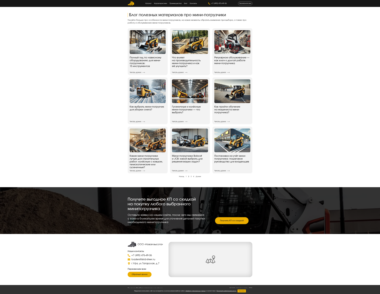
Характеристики (160, 3)
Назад (181, 176)
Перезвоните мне (245, 3)
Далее (198, 176)
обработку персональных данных (196, 291)
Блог (185, 3)
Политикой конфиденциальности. (227, 291)
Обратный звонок (140, 274)
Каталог (148, 3)
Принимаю (241, 291)
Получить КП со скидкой (232, 221)
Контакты (193, 3)
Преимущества (176, 3)
